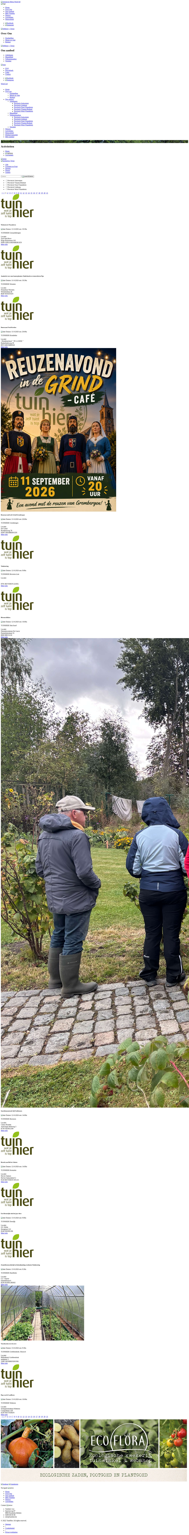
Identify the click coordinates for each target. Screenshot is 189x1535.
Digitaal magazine (11, 135)
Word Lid (4, 84)
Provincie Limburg (20, 105)
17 (37, 193)
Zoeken (30, 176)
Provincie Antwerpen (21, 103)
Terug (12, 161)
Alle (6, 164)
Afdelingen (9, 55)
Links (7, 72)
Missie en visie (10, 40)
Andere (7, 172)
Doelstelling (9, 38)
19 (42, 193)
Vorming (8, 61)
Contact (8, 74)
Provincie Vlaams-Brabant (23, 109)
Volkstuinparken (11, 59)
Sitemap (8, 1524)
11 (21, 193)
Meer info (4, 244)
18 (39, 193)
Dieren (7, 170)
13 (26, 193)
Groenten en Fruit (11, 166)
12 (23, 193)
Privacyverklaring (11, 1532)
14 (29, 193)
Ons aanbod (9, 99)
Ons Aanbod (9, 11)
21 (47, 193)
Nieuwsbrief (9, 19)
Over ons (8, 91)
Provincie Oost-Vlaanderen (23, 107)
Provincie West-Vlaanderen (23, 111)
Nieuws (8, 15)
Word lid (17, 2)
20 (44, 193)
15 (31, 193)
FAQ (7, 68)
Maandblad (9, 57)
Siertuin (8, 168)
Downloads (9, 70)
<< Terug (11, 29)
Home (7, 7)
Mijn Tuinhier (10, 13)
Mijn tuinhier (9, 137)
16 (34, 193)
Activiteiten (9, 17)
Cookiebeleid (9, 1528)
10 (18, 193)
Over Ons (8, 9)
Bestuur (8, 42)
